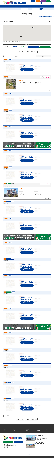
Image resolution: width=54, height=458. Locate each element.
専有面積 (47, 56)
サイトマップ (47, 429)
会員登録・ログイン (18, 442)
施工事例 (14, 429)
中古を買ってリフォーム (16, 425)
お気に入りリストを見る (20, 51)
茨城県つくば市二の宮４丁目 (8, 186)
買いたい (8, 6)
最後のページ (16, 56)
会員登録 (33, 1)
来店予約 (49, 1)
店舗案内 (27, 429)
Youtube (38, 425)
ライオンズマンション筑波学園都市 (9, 185)
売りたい (18, 6)
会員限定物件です (6, 61)
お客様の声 (27, 425)
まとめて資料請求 (42, 77)
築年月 (48, 56)
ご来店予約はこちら (45, 47)
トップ (4, 425)
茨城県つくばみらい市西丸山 (8, 77)
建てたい (36, 6)
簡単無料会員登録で (27, 70)
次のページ (12, 56)
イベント (46, 6)
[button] (21, 37)
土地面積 (42, 56)
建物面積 (44, 56)
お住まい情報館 (10, 3)
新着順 (37, 56)
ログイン (38, 1)
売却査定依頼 (39, 430)
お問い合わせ (43, 1)
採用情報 (29, 454)
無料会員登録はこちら (33, 47)
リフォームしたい (27, 6)
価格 (39, 56)
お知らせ (14, 430)
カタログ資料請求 (47, 425)
